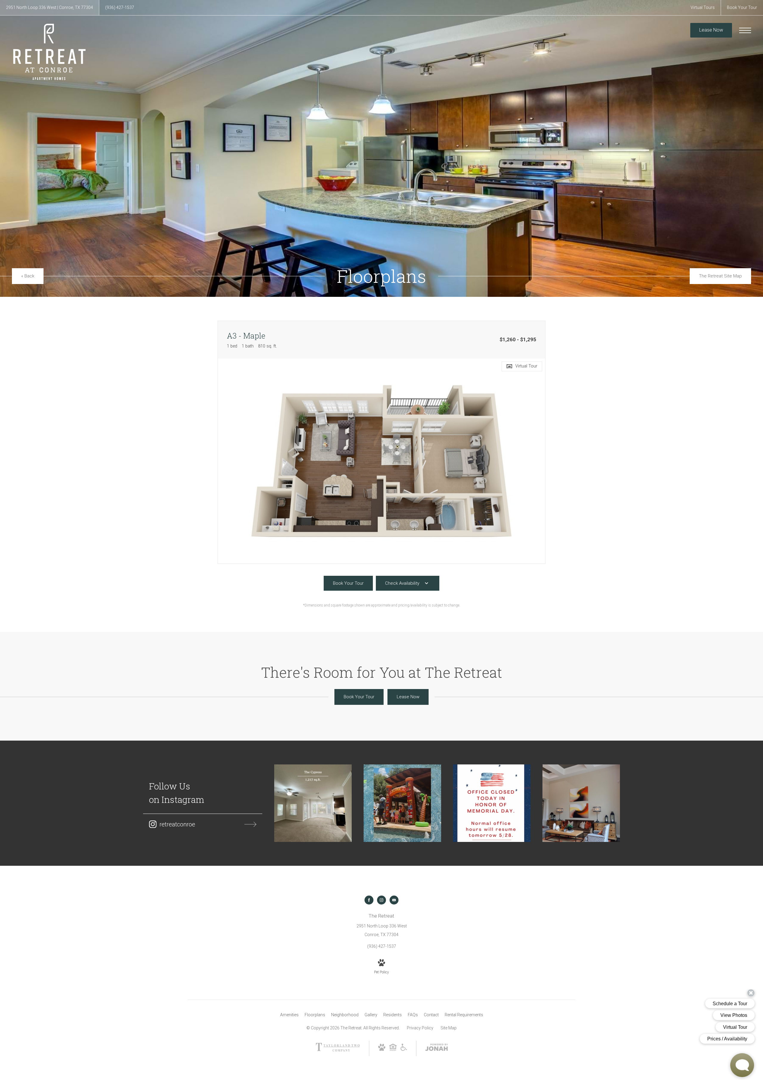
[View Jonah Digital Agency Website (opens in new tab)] (436, 1048)
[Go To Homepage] (49, 51)
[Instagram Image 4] (581, 803)
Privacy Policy (420, 1028)
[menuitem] (289, 1015)
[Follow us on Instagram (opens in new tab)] (381, 900)
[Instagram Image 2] (402, 803)
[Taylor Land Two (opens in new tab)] (337, 1050)
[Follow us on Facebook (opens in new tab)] (369, 900)
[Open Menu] (745, 30)
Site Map (449, 1028)
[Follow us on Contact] (394, 900)
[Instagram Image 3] (492, 803)
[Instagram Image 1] (313, 803)
